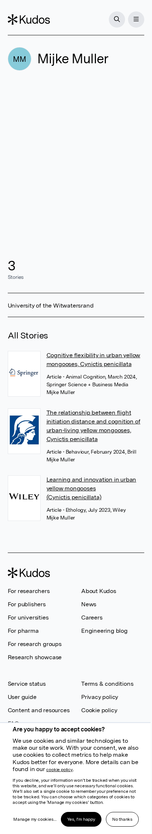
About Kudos (98, 591)
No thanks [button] (122, 819)
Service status (27, 683)
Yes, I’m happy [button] (81, 819)
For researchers (29, 591)
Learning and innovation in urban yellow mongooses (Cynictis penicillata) (91, 488)
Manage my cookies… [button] (34, 819)
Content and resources (39, 710)
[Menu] (136, 19)
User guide (22, 696)
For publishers (27, 604)
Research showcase (35, 657)
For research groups (35, 643)
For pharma (23, 630)
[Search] (117, 19)
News (88, 604)
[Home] (29, 19)
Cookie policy (99, 710)
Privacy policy (99, 696)
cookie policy (59, 769)
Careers (92, 617)
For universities (28, 617)
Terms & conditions (107, 683)
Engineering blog (104, 630)
